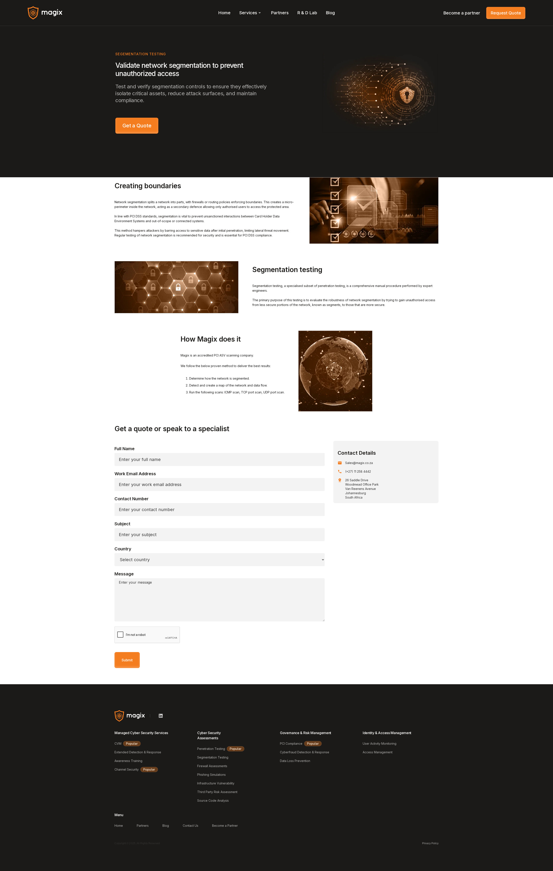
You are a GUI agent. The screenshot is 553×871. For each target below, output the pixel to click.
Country (122, 548)
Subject (122, 523)
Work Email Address (135, 473)
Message (124, 573)
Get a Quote (136, 125)
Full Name (124, 448)
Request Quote (506, 13)
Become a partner (461, 13)
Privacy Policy (430, 843)
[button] (251, 13)
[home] (45, 12)
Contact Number (131, 498)
